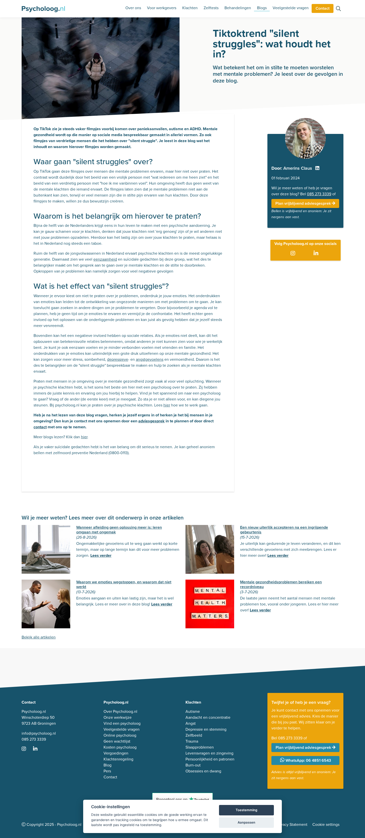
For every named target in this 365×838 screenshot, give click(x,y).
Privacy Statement (291, 824)
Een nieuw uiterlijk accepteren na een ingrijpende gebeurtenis (284, 529)
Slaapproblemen (199, 747)
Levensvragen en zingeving (209, 753)
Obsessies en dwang (203, 771)
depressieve (117, 359)
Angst (190, 723)
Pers (107, 771)
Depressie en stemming (205, 729)
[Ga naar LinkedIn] (317, 254)
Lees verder (100, 555)
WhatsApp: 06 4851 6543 (308, 760)
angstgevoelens (149, 359)
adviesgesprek (151, 421)
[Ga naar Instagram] (294, 254)
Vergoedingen (116, 753)
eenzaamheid (105, 259)
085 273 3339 (319, 194)
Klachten (190, 8)
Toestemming (246, 810)
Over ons (133, 8)
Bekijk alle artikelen (39, 637)
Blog (107, 765)
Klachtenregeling (118, 759)
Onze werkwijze (118, 717)
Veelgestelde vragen (291, 8)
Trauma (191, 741)
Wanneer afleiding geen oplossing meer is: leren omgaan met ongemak (119, 529)
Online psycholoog (120, 735)
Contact (322, 8)
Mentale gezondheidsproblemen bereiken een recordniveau (281, 584)
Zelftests (211, 8)
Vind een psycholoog (122, 723)
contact (40, 427)
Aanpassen (246, 822)
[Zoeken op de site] (338, 9)
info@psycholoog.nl (39, 733)
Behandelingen (237, 8)
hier (166, 405)
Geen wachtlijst (117, 741)
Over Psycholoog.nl (120, 711)
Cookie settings (325, 824)
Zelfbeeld (193, 735)
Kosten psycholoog (120, 747)
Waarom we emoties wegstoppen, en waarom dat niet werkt (123, 584)
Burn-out (193, 765)
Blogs (262, 8)
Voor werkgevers (161, 8)
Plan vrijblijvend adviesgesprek (303, 203)
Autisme (192, 711)
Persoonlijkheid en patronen (209, 759)
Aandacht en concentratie (207, 717)
